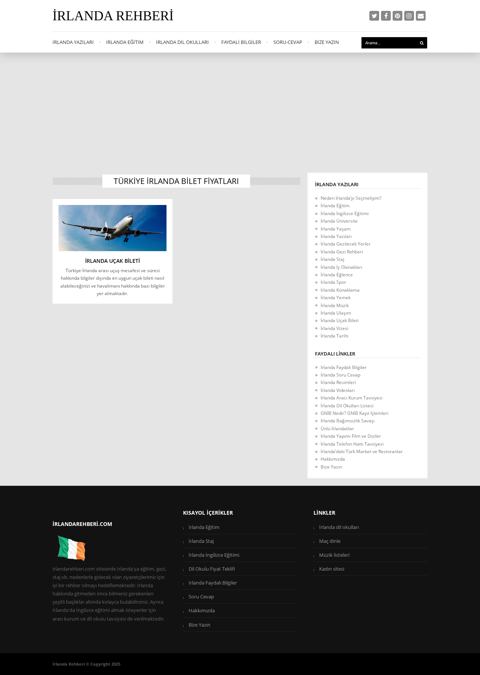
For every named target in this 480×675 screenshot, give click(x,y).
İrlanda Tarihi (334, 336)
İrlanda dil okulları (339, 527)
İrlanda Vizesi (334, 328)
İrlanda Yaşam (336, 229)
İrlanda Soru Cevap (340, 375)
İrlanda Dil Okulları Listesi (347, 405)
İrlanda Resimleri (338, 382)
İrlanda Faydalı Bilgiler (344, 367)
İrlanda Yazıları (73, 42)
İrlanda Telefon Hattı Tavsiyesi (352, 444)
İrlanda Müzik (335, 305)
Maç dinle (329, 541)
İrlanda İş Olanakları (341, 267)
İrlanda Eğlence (337, 274)
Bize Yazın (327, 42)
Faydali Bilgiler (241, 42)
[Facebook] (386, 16)
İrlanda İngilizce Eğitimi (345, 213)
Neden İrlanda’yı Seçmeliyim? (351, 198)
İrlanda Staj (332, 259)
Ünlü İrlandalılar (337, 428)
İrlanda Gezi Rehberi (342, 252)
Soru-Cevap (287, 42)
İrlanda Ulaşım (336, 313)
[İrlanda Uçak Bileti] (112, 228)
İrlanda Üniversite (339, 221)
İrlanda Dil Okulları (182, 42)
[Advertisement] (240, 108)
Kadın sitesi (331, 568)
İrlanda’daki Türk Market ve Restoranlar (362, 451)
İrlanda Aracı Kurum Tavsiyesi (351, 398)
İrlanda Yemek (336, 297)
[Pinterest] (397, 16)
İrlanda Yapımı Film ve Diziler (351, 436)
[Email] (421, 16)
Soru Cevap (201, 596)
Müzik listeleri (334, 554)
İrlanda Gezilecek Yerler (345, 244)
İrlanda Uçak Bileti (112, 260)
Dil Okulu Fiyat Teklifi (212, 568)
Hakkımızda (333, 459)
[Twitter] (374, 16)
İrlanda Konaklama (340, 290)
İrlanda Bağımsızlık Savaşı (348, 420)
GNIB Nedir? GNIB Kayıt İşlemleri (354, 413)
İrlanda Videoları (338, 390)
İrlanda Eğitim (125, 42)
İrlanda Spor (333, 282)
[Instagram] (409, 16)
